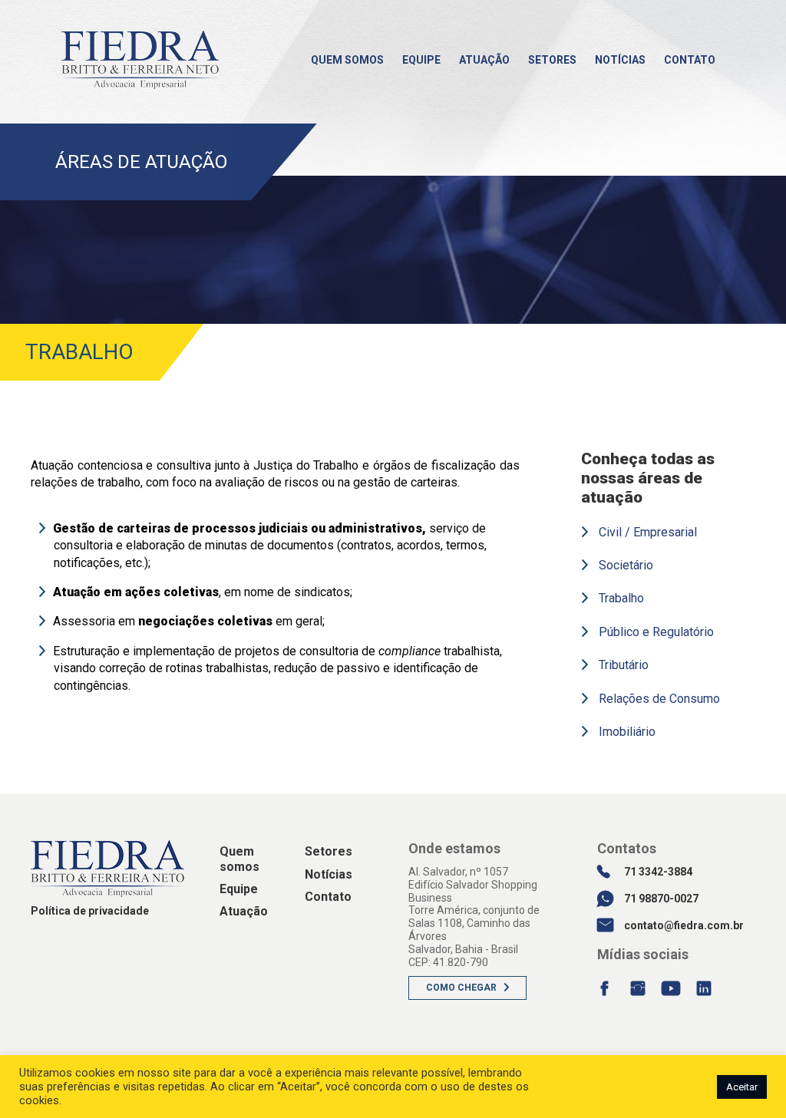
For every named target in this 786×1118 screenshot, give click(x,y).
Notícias (620, 60)
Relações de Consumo (659, 698)
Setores (552, 60)
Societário (626, 565)
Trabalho (621, 598)
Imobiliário (627, 731)
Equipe (421, 60)
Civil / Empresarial (648, 532)
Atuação (484, 60)
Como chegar (461, 987)
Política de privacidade (90, 911)
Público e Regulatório (656, 632)
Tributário (624, 665)
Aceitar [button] (742, 1087)
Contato (689, 60)
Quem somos (347, 60)
